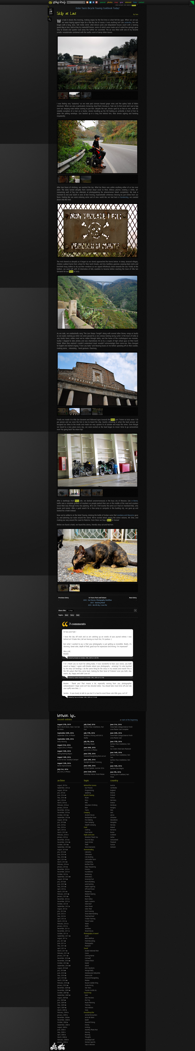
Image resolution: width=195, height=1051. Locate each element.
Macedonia (114, 820)
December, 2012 (63, 899)
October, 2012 (62, 904)
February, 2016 (62, 805)
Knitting (87, 1027)
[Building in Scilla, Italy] (97, 379)
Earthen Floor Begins (117, 768)
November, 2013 (63, 872)
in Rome (134, 501)
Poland (112, 827)
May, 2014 (61, 857)
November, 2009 (63, 990)
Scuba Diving (89, 985)
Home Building (90, 882)
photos (109, 2)
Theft (86, 845)
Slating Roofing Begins (64, 754)
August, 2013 (61, 879)
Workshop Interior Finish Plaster (94, 774)
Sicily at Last (66, 13)
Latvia (112, 815)
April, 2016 (61, 800)
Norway (112, 825)
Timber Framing (90, 919)
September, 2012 (63, 906)
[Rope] (97, 460)
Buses (87, 798)
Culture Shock (89, 961)
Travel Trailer (89, 921)
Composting (89, 862)
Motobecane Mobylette (92, 973)
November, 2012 (63, 901)
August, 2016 (61, 790)
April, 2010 (61, 978)
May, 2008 (61, 1032)
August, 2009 (61, 998)
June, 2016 (61, 795)
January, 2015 (62, 837)
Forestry (87, 869)
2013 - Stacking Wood (97, 603)
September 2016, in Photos (66, 736)
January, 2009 (62, 1015)
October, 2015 (62, 815)
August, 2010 (61, 968)
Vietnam (113, 847)
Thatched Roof (89, 916)
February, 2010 (62, 983)
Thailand (113, 842)
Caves (87, 953)
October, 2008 (62, 1022)
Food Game (88, 832)
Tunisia (112, 845)
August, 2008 (61, 1027)
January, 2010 (62, 985)
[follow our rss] (87, 2)
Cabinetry (88, 852)
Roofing (87, 896)
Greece (112, 803)
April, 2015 (61, 830)
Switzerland (114, 840)
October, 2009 (62, 993)
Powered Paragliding (92, 978)
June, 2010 (61, 973)
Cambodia (113, 788)
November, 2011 (63, 931)
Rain (66, 615)
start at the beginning (130, 720)
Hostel (87, 963)
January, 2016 (62, 808)
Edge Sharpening (90, 867)
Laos (111, 813)
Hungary (113, 808)
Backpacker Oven (90, 818)
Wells (86, 926)
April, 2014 (61, 859)
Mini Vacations (89, 968)
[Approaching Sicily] (97, 302)
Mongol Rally (89, 971)
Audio (87, 936)
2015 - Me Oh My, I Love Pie (97, 605)
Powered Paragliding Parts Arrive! (95, 756)
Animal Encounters (91, 1015)
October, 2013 (62, 874)
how (135, 2)
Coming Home (89, 956)
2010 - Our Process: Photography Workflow (97, 600)
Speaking (88, 793)
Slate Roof (88, 904)
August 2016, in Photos (64, 748)
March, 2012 (61, 921)
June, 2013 (61, 884)
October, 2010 (62, 963)
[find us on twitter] (90, 2)
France (112, 798)
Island (87, 966)
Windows (88, 929)
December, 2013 (63, 869)
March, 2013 (61, 892)
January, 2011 (62, 956)
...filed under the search (125, 5)
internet (128, 2)
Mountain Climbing (91, 805)
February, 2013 (62, 894)
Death (87, 1020)
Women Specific (90, 1042)
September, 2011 (63, 936)
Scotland (113, 835)
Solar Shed (88, 909)
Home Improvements (64, 766)
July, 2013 (60, 882)
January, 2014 (62, 867)
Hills (86, 803)
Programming (89, 790)
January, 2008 (62, 1042)
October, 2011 (62, 934)
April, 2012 (61, 919)
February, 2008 (62, 1040)
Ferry (72, 615)
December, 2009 (63, 988)
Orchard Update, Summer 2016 (94, 768)
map (116, 2)
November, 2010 (63, 961)
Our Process (89, 788)
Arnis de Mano (89, 1017)
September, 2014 (63, 847)
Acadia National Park (92, 951)
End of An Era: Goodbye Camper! (68, 760)
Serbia (112, 837)
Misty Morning (62, 742)
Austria (112, 785)
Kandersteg (124, 197)
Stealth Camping (90, 825)
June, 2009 (61, 1003)
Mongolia (113, 822)
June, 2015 (61, 825)
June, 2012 (61, 914)
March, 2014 (61, 862)
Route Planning (90, 1003)
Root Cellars (89, 899)
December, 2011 (63, 929)
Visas (86, 1010)
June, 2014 (61, 855)
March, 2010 (61, 980)
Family (87, 1025)
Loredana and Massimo (125, 515)
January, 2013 (62, 896)
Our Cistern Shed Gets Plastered (120, 749)
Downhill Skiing (90, 1022)
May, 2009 (61, 1005)
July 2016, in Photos (63, 772)
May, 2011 (61, 946)
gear (121, 2)
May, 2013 (61, 887)
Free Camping (89, 822)
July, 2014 (60, 852)
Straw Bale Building (91, 914)
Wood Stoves (89, 931)
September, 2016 (63, 788)
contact (141, 2)
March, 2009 (61, 1010)
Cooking (87, 830)
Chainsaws (88, 855)
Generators (88, 877)
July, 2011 (60, 941)
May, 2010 (61, 976)
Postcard (87, 946)
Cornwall (88, 958)
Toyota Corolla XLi (91, 990)
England (112, 790)
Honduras (113, 805)
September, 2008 (63, 1025)
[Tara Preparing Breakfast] (97, 63)
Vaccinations (89, 1008)
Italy (77, 615)
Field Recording (90, 941)
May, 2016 (61, 798)
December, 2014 (63, 840)
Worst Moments (90, 847)
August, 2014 (61, 850)
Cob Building (89, 857)
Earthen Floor (89, 864)
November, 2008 (63, 1020)
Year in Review (90, 1045)
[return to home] (58, 2)
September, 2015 (63, 818)
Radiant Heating (90, 894)
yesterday (127, 22)
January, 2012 (62, 926)
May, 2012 (61, 916)
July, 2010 (60, 971)
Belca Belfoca (89, 938)
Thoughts (88, 1037)
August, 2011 (61, 938)
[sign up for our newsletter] (96, 2)
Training (87, 1005)
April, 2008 (61, 1035)
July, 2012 (60, 911)
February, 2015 (62, 835)
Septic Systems (90, 901)
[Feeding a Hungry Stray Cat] (97, 555)
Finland (112, 795)
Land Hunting (89, 884)
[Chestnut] (97, 146)
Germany (113, 800)
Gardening (88, 874)
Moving (87, 1032)
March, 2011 (61, 951)
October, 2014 (62, 845)
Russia (112, 832)
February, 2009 (62, 1013)
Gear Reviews (89, 998)
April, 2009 (61, 1008)
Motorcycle (88, 976)
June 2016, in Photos (90, 750)
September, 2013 (63, 877)
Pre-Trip (87, 1000)
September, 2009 (63, 995)
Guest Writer (89, 842)
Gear (86, 995)
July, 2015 (60, 822)
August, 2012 (61, 909)
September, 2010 (63, 966)
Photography (89, 943)
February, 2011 (62, 953)
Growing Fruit (89, 879)
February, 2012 (62, 924)
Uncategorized (89, 1040)
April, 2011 (61, 948)
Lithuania (113, 818)
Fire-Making (89, 820)
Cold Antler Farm (90, 859)
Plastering (88, 892)
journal (102, 2)
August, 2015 (61, 820)
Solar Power (89, 906)
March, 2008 (61, 1037)
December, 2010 (63, 958)
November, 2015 (63, 813)
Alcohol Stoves (89, 815)
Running (87, 1035)
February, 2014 (62, 864)
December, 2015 (63, 810)
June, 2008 (61, 1030)
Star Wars (88, 988)
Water (87, 924)
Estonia (112, 793)
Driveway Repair (89, 744)
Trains (87, 810)
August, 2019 (61, 785)
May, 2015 (61, 827)
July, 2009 (60, 1000)
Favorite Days (89, 840)
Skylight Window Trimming (93, 762)
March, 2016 (61, 803)
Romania (113, 830)
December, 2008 (63, 1017)
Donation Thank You (91, 837)
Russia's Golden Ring (91, 983)
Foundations (89, 872)
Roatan (87, 980)
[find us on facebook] (93, 2)
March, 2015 (61, 832)
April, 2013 (61, 889)
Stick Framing (89, 911)
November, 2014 (63, 842)
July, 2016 (60, 793)
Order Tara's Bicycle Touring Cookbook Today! (97, 8)
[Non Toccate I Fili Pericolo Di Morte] (97, 230)
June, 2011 (61, 943)
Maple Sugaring (90, 887)
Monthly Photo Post (91, 1030)
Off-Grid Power (90, 889)
